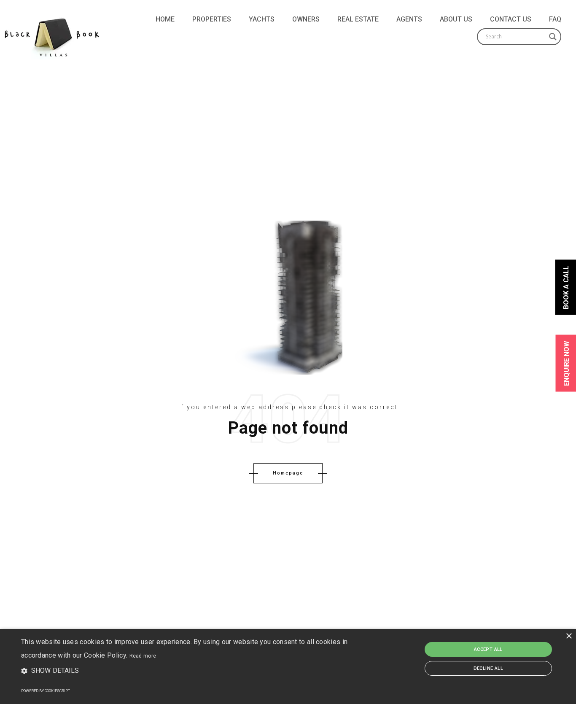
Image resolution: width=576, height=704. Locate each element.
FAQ (555, 19)
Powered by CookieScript (45, 691)
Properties (211, 19)
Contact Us (510, 19)
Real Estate (358, 19)
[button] (194, 671)
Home (165, 19)
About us (456, 19)
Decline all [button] (488, 668)
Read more (142, 656)
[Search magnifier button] (553, 37)
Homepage (288, 473)
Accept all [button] (488, 649)
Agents (409, 19)
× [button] (568, 636)
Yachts (262, 19)
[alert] (288, 666)
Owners (306, 19)
